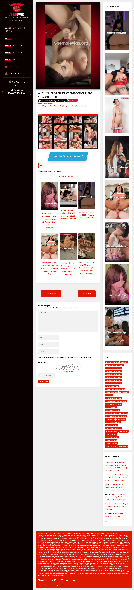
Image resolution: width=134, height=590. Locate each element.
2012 (117, 374)
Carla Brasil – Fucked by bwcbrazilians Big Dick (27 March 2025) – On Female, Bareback (116, 496)
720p (109, 365)
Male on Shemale (112, 410)
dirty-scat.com (50, 585)
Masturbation (111, 416)
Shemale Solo (111, 425)
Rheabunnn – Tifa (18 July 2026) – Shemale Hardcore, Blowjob (86, 215)
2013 (109, 377)
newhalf (122, 416)
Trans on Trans (111, 443)
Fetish (109, 395)
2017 (109, 383)
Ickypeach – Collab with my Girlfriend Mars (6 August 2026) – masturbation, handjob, (68, 214)
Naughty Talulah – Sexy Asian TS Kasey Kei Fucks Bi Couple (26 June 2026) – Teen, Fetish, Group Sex (86, 267)
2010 (117, 371)
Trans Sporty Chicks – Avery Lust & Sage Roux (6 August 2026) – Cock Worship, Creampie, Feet (49, 268)
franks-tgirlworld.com (114, 398)
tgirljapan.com (112, 431)
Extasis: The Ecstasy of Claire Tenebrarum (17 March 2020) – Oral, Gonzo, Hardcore (116, 477)
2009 (109, 371)
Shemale (120, 419)
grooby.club (111, 401)
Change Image (68, 371)
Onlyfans (62, 106)
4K (108, 362)
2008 (117, 368)
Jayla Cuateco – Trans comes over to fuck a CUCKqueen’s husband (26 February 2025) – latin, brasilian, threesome (50, 220)
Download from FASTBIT (66, 156)
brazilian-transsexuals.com (115, 389)
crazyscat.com (59, 585)
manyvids (123, 413)
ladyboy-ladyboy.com (113, 404)
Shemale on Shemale (113, 422)
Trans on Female (112, 437)
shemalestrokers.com (113, 428)
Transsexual (111, 446)
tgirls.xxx (123, 431)
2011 (109, 374)
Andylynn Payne (52, 106)
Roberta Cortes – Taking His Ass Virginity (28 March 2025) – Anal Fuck (117, 506)
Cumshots (123, 392)
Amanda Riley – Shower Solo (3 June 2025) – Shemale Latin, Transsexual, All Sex (117, 487)
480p (123, 362)
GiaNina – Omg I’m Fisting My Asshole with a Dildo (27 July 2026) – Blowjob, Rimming (68, 268)
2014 (117, 377)
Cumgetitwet (109, 462)
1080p (42, 106)
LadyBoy (121, 401)
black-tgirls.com (112, 386)
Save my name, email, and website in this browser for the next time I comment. (66, 357)
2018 (117, 383)
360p (116, 362)
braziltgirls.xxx (112, 392)
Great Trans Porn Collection (56, 580)
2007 (109, 368)
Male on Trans (111, 413)
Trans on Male (111, 440)
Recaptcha (42, 362)
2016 (117, 380)
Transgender (81, 106)
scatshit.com (41, 585)
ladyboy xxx (111, 407)
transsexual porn (46, 104)
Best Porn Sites (18, 82)
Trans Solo (71, 106)
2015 (109, 380)
